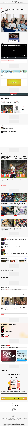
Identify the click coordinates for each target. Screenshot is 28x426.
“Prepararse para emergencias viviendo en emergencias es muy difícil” (6, 229)
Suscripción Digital (14, 409)
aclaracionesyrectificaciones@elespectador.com (15, 419)
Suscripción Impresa (14, 408)
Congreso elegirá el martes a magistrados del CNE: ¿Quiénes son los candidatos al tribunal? (15, 243)
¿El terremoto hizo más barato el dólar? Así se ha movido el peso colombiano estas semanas (20, 216)
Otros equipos (15, 202)
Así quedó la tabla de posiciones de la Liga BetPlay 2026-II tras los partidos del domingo (6, 103)
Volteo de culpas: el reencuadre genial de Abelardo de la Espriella (13, 246)
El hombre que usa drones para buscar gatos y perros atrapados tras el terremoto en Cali (7, 216)
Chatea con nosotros (14, 410)
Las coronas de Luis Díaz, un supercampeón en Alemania (8, 186)
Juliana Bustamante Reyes (7, 312)
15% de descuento (19, 349)
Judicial (6, 252)
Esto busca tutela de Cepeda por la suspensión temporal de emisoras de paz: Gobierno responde (12, 292)
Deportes (4, 127)
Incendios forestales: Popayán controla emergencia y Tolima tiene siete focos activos (12, 57)
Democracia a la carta (16, 102)
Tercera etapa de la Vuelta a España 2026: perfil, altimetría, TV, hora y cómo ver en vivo (7, 204)
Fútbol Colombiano (3, 155)
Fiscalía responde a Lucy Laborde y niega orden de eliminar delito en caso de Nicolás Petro (16, 254)
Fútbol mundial (5, 185)
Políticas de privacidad (14, 414)
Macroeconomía (19, 215)
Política (1, 8)
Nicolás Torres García (20, 308)
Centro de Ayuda (14, 415)
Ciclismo (2, 202)
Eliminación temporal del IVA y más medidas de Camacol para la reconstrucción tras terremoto (13, 179)
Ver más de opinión (13, 62)
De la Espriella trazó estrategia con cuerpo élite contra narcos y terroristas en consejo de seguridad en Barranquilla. (14, 12)
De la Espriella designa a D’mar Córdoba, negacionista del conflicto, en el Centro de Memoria (6, 308)
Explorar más (7, 332)
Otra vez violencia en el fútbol (18, 228)
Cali (4, 215)
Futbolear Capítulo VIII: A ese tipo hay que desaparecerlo (9, 131)
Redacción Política (6, 13)
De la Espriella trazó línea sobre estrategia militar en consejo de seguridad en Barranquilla (13, 10)
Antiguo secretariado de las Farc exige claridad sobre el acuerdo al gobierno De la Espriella (20, 307)
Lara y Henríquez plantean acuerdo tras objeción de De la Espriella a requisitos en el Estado (16, 240)
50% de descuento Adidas (4, 349)
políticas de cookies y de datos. (8, 425)
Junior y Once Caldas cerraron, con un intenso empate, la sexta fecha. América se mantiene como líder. (14, 158)
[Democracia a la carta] (20, 109)
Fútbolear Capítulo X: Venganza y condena (8, 128)
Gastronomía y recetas (7, 249)
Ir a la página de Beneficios (14, 393)
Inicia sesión (22, 74)
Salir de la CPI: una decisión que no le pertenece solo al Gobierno (9, 311)
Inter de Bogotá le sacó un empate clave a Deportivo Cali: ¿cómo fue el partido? (19, 204)
